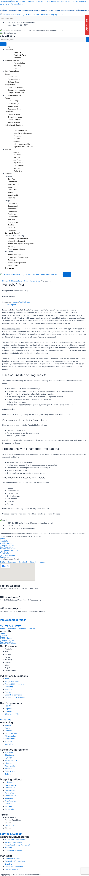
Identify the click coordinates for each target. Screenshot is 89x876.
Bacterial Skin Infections (22, 133)
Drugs (26, 281)
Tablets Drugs (35, 281)
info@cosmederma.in (13, 619)
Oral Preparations (12, 71)
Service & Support (11, 833)
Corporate (9, 50)
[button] (44, 554)
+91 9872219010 (10, 625)
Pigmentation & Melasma (23, 147)
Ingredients (9, 174)
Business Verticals (12, 60)
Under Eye (17, 171)
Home (7, 47)
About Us (5, 719)
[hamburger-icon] (3, 44)
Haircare (15, 302)
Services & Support (12, 233)
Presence (17, 58)
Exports (16, 68)
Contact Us (9, 268)
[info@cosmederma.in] (1, 617)
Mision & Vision (6, 543)
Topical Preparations (13, 95)
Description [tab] (11, 305)
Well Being (9, 149)
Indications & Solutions (9, 550)
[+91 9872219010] (1, 623)
